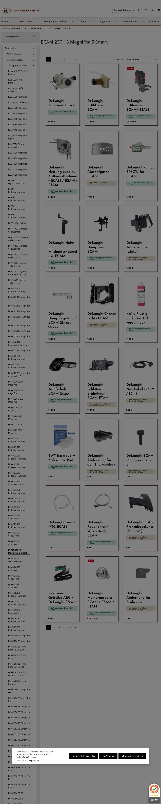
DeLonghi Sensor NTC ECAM (62, 525)
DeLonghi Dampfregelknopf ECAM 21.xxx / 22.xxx (62, 320)
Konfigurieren (108, 756)
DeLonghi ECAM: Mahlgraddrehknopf (140, 460)
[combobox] (123, 10)
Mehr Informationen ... (26, 757)
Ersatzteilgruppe (12, 36)
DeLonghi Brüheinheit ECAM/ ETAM (137, 105)
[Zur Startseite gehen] (19, 10)
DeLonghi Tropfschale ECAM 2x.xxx (59, 389)
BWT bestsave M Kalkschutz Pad (62, 458)
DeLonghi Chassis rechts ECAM (101, 316)
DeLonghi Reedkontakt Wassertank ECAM (97, 529)
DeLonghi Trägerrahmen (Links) (137, 247)
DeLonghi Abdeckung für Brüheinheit (138, 598)
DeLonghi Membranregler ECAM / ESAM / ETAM (100, 600)
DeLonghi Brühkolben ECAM (96, 105)
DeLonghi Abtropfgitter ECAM (98, 172)
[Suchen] (138, 10)
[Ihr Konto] (152, 10)
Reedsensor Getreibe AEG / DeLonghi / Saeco (62, 598)
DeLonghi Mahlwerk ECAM (62, 103)
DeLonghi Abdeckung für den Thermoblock (101, 460)
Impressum (34, 760)
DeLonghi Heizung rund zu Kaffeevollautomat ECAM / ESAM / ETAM (62, 176)
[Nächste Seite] (70, 59)
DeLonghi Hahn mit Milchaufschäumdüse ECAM (62, 249)
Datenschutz (22, 760)
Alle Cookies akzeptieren (132, 756)
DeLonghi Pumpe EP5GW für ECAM (140, 172)
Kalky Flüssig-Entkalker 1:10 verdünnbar (137, 318)
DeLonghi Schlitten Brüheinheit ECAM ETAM (98, 391)
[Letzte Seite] (75, 59)
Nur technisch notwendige (83, 756)
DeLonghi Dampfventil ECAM (97, 247)
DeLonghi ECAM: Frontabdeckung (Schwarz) (140, 527)
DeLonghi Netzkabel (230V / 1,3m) (140, 389)
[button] (33, 48)
